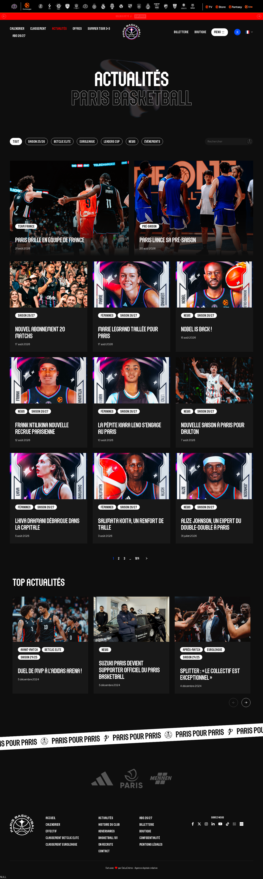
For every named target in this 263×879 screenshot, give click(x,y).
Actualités (59, 28)
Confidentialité (149, 838)
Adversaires (106, 831)
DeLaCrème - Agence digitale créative (139, 868)
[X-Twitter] (199, 824)
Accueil (50, 818)
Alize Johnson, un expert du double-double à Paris (211, 524)
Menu (217, 32)
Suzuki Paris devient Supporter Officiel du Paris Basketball (129, 670)
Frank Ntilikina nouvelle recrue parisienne (42, 428)
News (132, 141)
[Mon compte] (237, 32)
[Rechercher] (249, 141)
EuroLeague (87, 141)
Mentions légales (150, 844)
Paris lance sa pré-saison (168, 240)
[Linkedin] (213, 824)
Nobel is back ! (196, 329)
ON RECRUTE (105, 844)
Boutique (200, 32)
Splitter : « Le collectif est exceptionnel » (210, 674)
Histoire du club (109, 824)
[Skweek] (241, 824)
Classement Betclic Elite (62, 838)
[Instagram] (206, 824)
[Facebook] (193, 824)
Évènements (152, 141)
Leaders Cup (112, 141)
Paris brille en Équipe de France (49, 240)
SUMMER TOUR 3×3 (99, 28)
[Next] (246, 702)
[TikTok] (227, 824)
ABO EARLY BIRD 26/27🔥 (130, 16)
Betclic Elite (62, 141)
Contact (104, 851)
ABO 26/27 (19, 35)
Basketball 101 (108, 838)
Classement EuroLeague (61, 844)
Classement (38, 28)
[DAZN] (234, 824)
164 (137, 558)
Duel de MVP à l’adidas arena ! (50, 671)
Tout (16, 141)
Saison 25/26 (36, 141)
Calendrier (17, 28)
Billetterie (181, 32)
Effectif (51, 831)
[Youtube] (220, 824)
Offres (77, 28)
